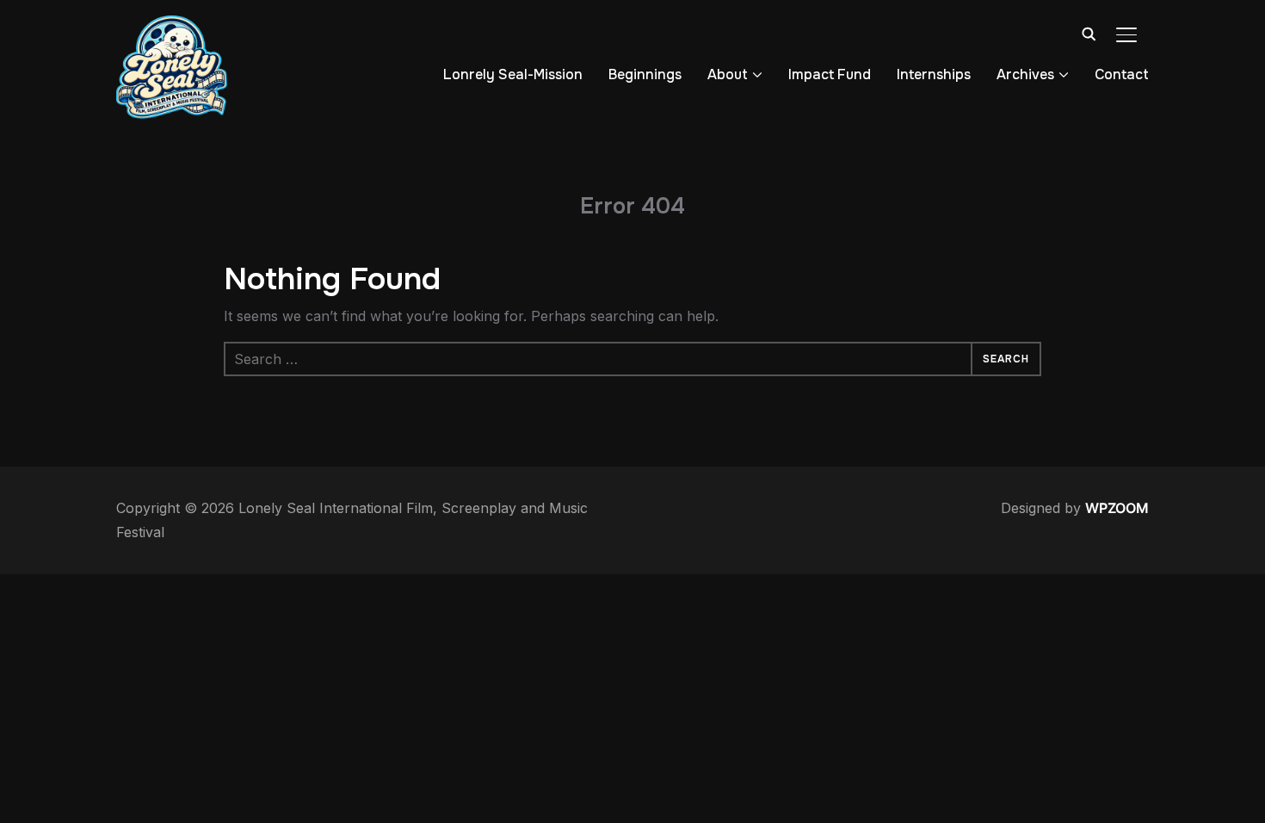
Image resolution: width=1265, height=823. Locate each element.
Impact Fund (829, 74)
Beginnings (645, 74)
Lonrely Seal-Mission (513, 74)
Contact (1122, 74)
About (727, 74)
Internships (934, 74)
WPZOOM (1117, 508)
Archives (1025, 74)
